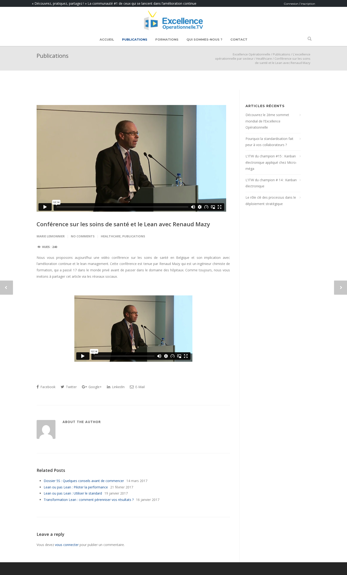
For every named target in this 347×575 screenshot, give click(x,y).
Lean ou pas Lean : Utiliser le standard (73, 493)
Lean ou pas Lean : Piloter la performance (76, 487)
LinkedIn (118, 387)
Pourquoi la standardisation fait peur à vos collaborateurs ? (269, 141)
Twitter (71, 387)
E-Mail (139, 387)
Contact (238, 39)
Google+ (95, 387)
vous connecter (67, 544)
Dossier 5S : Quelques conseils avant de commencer (84, 480)
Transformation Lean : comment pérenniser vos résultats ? (89, 499)
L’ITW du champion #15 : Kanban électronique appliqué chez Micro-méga (271, 162)
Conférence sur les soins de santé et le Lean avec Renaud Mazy (123, 224)
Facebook (47, 387)
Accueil (107, 39)
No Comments (83, 236)
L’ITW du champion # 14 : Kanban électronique (271, 183)
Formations (166, 39)
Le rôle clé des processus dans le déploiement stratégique (270, 200)
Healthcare (264, 58)
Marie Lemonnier (51, 236)
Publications (134, 39)
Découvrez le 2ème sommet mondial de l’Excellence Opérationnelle (267, 121)
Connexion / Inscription (299, 3)
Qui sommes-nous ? (204, 39)
